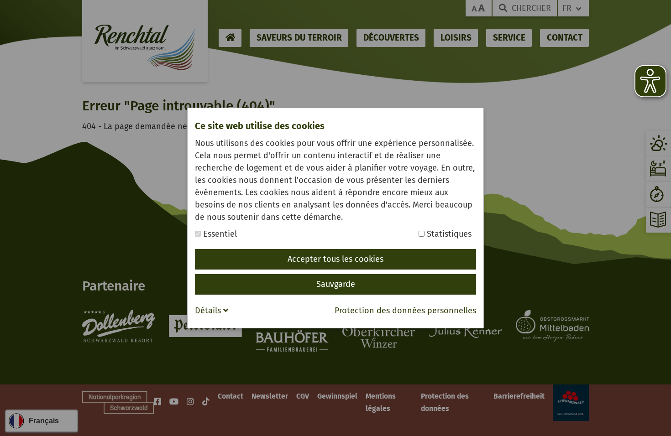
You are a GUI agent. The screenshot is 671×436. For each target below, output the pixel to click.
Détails (209, 311)
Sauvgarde (335, 284)
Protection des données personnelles (405, 311)
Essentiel (219, 234)
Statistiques (448, 234)
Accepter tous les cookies (335, 259)
